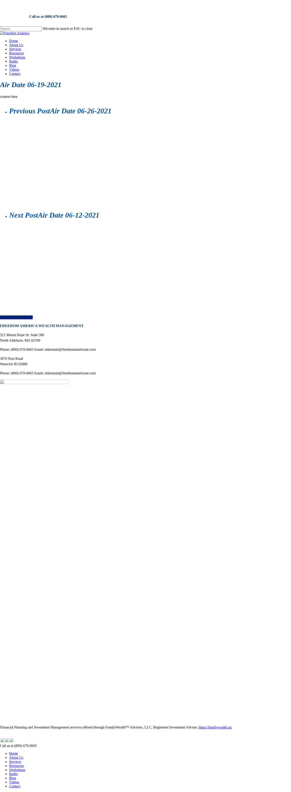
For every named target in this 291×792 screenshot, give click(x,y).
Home (13, 753)
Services (15, 762)
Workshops (17, 770)
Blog (12, 778)
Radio (13, 774)
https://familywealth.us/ (215, 727)
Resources (16, 766)
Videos (14, 782)
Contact (14, 786)
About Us (16, 757)
